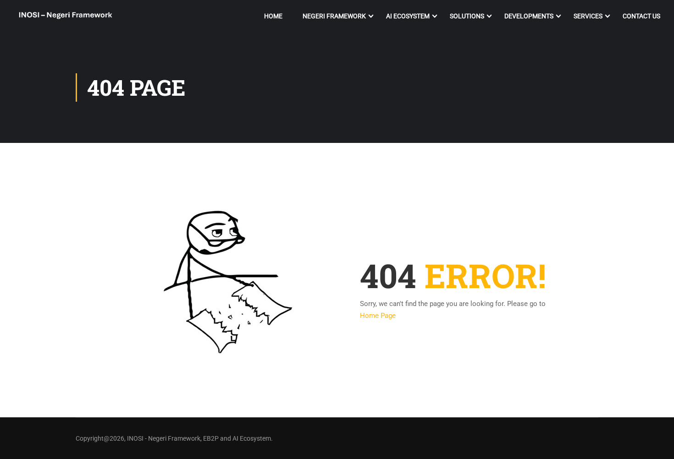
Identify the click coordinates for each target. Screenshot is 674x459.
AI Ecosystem (408, 16)
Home (273, 16)
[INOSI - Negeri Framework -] (65, 16)
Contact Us (641, 16)
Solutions (467, 16)
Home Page (378, 315)
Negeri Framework (334, 16)
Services (588, 16)
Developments (528, 16)
